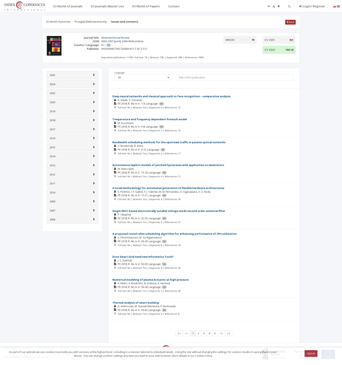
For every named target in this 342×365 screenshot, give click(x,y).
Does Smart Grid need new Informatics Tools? (143, 256)
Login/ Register (314, 6)
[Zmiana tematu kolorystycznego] (289, 6)
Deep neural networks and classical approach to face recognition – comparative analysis (171, 96)
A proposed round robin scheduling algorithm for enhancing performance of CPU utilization (174, 233)
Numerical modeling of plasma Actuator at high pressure (150, 279)
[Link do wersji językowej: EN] (338, 6)
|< (179, 333)
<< (186, 333)
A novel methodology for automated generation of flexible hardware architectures (168, 188)
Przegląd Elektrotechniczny (91, 21)
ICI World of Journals (58, 21)
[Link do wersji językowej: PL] (334, 6)
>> (221, 333)
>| (228, 333)
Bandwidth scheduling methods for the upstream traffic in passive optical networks (168, 142)
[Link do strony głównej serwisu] (24, 5)
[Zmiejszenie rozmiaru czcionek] (266, 6)
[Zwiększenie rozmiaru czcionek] (280, 6)
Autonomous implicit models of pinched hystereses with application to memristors (168, 165)
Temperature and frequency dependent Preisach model (149, 119)
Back (291, 22)
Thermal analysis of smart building (135, 302)
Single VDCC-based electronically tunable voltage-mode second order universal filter (168, 211)
